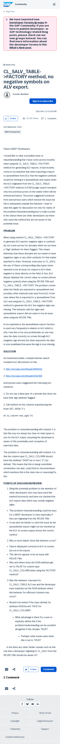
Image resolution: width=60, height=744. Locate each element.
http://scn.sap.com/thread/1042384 (24, 376)
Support (45, 729)
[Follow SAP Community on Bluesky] (27, 704)
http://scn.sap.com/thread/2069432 (24, 369)
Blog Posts (10, 11)
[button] (6, 118)
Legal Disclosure (45, 721)
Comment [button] (48, 669)
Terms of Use (45, 713)
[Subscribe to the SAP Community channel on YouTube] (32, 704)
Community (21, 4)
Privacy (15, 713)
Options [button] (30, 106)
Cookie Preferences (15, 737)
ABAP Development (12, 132)
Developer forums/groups (26, 22)
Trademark (15, 729)
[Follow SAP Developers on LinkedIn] (38, 704)
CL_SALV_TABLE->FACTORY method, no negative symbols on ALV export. (28, 79)
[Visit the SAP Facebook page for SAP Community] (22, 704)
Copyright (15, 721)
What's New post (20, 47)
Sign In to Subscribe (42, 101)
